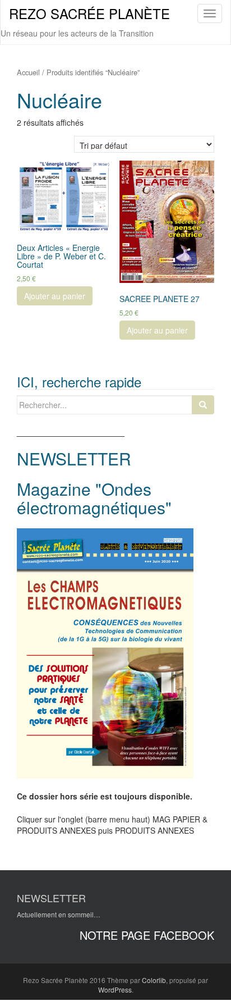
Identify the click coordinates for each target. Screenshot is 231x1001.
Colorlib (154, 980)
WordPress (115, 989)
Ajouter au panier (54, 295)
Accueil (28, 72)
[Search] (203, 404)
